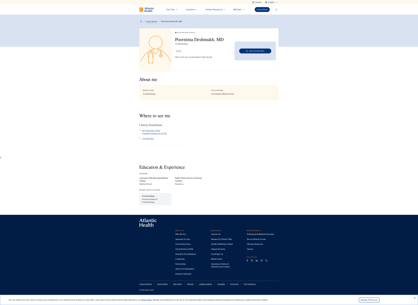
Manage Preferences (369, 300)
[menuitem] (257, 2)
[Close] (414, 298)
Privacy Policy (146, 300)
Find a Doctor (151, 21)
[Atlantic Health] (140, 21)
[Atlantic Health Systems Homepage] (148, 222)
